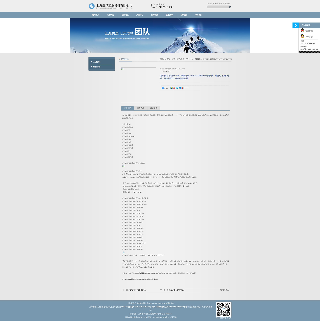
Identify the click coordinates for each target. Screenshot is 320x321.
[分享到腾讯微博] (177, 87)
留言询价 (153, 108)
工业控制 (189, 59)
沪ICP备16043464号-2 (161, 317)
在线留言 (218, 4)
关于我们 (110, 15)
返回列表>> (224, 290)
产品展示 (180, 59)
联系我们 (226, 4)
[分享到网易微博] (182, 87)
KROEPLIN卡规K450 (138, 290)
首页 (173, 59)
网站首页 (95, 15)
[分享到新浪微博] (174, 87)
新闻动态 (125, 15)
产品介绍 (127, 108)
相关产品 (140, 108)
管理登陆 (173, 317)
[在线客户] (295, 25)
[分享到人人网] (179, 87)
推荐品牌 (154, 15)
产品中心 (139, 15)
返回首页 (210, 4)
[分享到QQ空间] (171, 87)
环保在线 (128, 317)
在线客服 (308, 31)
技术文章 (169, 15)
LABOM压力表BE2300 (175, 290)
